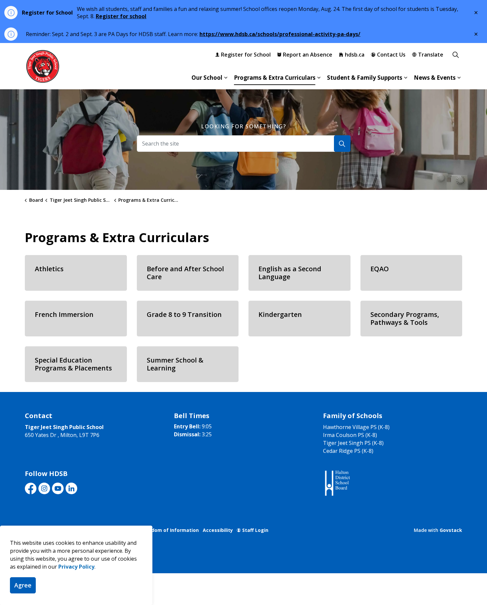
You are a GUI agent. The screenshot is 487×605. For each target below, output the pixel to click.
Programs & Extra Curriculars (274, 77)
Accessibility (218, 530)
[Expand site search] (455, 54)
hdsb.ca (354, 54)
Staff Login (255, 530)
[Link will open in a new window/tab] (337, 483)
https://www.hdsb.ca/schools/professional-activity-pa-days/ (279, 34)
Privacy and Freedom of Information (155, 530)
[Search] (342, 143)
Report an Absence (307, 54)
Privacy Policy (76, 566)
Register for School (246, 54)
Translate (430, 54)
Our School (206, 77)
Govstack (451, 530)
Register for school (121, 16)
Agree (22, 585)
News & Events (435, 77)
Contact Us (391, 54)
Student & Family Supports (364, 77)
